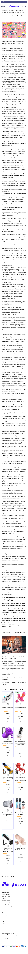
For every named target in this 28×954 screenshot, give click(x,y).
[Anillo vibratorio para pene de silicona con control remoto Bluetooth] (20, 768)
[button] (5, 711)
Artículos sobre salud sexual (8, 917)
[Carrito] (25, 6)
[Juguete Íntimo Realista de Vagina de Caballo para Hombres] (7, 803)
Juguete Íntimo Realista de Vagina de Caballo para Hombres (7, 814)
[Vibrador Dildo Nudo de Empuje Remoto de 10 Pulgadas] (7, 768)
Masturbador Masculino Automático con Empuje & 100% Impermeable (20, 743)
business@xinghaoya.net (15, 934)
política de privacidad (6, 902)
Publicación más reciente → (20, 632)
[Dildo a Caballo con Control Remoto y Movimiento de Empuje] (7, 839)
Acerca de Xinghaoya (6, 894)
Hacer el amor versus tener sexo (11, 485)
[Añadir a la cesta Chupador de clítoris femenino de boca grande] (7, 739)
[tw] (4, 938)
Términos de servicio (6, 900)
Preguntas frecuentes (6, 923)
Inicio (3, 10)
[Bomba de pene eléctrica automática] (20, 803)
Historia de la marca (6, 896)
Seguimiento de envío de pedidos (9, 906)
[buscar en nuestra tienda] (22, 6)
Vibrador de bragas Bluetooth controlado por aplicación (20, 707)
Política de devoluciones (7, 904)
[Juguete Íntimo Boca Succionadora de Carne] (20, 839)
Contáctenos (4, 898)
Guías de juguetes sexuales (7, 914)
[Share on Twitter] (21, 626)
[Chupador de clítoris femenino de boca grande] (7, 732)
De (8, 713)
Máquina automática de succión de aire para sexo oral (7, 707)
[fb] (2, 938)
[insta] (6, 938)
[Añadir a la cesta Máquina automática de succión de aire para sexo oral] (7, 704)
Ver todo (14, 872)
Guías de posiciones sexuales (8, 918)
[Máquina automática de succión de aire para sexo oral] (7, 697)
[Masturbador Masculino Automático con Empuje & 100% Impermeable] (20, 732)
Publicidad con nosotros (7, 925)
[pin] (8, 938)
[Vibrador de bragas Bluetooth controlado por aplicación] (20, 697)
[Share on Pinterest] (24, 626)
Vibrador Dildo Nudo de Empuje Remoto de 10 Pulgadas (8, 779)
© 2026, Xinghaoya (14, 949)
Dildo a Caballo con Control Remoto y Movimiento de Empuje (8, 850)
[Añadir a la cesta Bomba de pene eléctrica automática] (20, 810)
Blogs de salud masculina (7, 921)
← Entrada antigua (6, 632)
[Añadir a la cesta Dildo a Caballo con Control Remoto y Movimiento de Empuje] (7, 846)
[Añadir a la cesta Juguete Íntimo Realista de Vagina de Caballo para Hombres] (7, 810)
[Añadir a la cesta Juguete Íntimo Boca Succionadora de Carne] (20, 846)
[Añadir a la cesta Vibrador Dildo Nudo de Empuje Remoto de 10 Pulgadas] (7, 775)
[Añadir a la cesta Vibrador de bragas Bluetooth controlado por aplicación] (20, 704)
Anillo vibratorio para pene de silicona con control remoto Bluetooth (20, 779)
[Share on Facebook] (18, 626)
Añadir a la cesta (7, 717)
